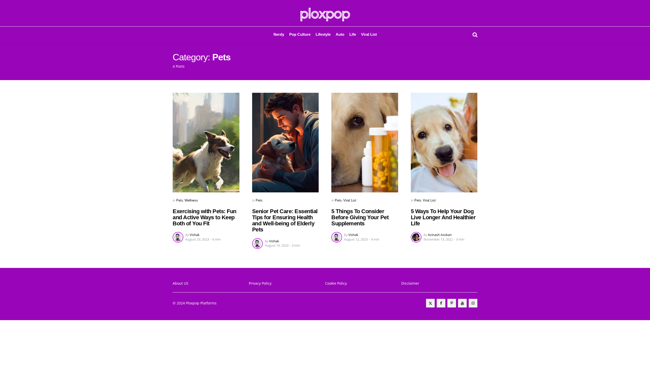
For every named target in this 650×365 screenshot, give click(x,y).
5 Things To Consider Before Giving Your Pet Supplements (359, 217)
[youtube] (462, 303)
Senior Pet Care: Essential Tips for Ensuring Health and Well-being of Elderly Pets (285, 220)
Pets (179, 200)
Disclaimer (410, 283)
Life (352, 34)
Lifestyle (323, 34)
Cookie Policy (336, 283)
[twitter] (430, 303)
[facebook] (441, 303)
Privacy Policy (260, 283)
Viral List (369, 34)
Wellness (191, 200)
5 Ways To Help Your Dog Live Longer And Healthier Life (443, 217)
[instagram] (473, 303)
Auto (340, 34)
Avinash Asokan (440, 234)
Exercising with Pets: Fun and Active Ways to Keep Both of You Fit (204, 217)
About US (180, 283)
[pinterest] (451, 303)
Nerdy (278, 34)
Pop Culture (300, 34)
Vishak (195, 234)
